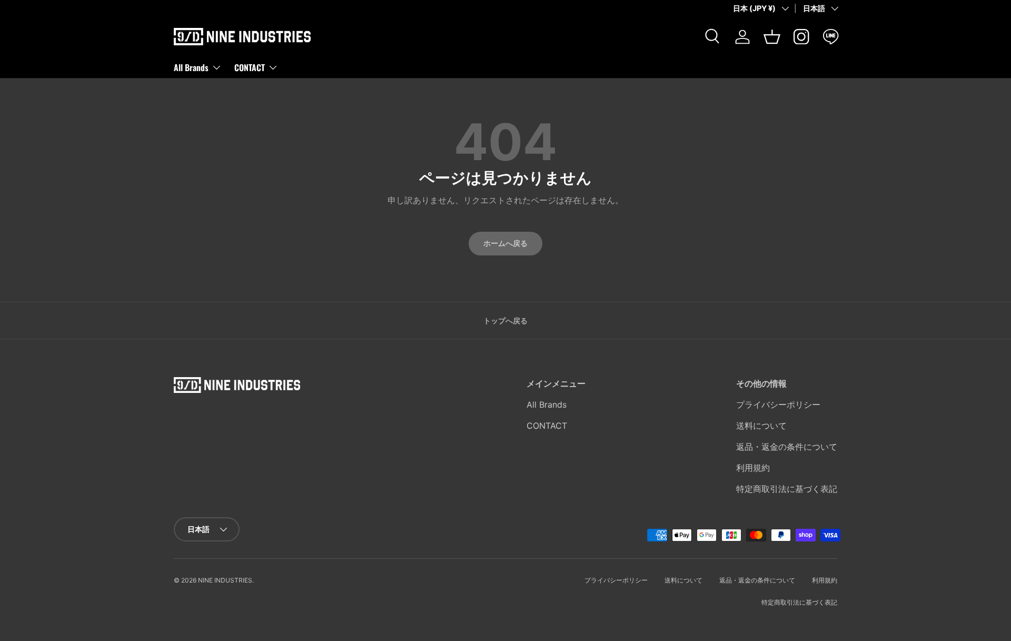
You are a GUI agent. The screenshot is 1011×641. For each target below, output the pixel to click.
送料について (761, 425)
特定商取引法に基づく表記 (786, 489)
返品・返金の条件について (786, 446)
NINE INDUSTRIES (225, 580)
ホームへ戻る (505, 243)
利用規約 (753, 467)
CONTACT (249, 67)
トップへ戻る (505, 320)
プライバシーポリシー (778, 404)
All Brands (191, 67)
